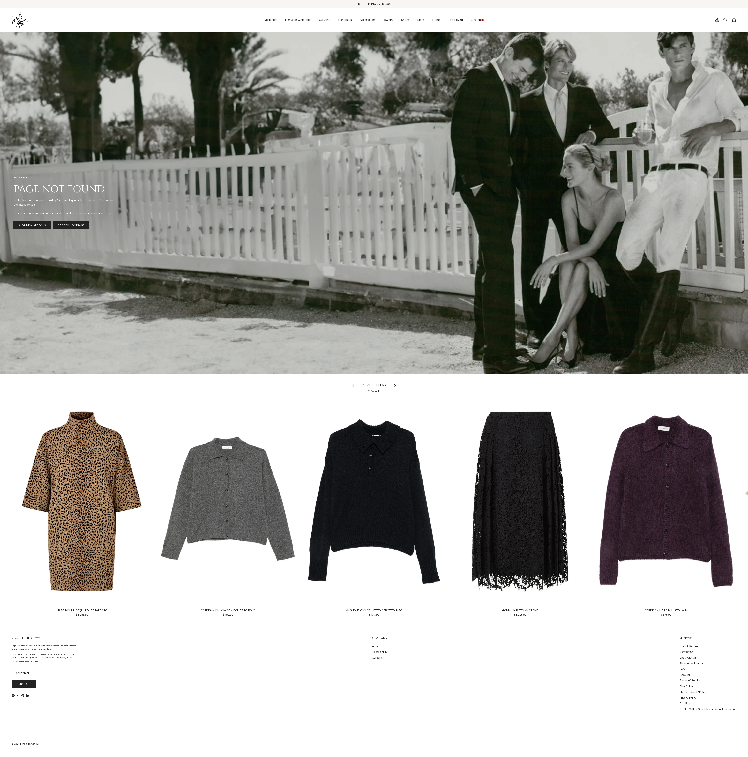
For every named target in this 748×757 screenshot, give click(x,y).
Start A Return (689, 646)
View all (374, 391)
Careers (377, 658)
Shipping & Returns (692, 663)
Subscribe (24, 684)
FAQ (682, 669)
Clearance (477, 20)
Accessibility (379, 652)
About (376, 646)
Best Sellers (374, 385)
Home (436, 20)
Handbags (345, 20)
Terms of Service (690, 680)
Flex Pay (685, 703)
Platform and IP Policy (693, 692)
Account (685, 675)
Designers (270, 20)
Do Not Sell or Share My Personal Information (708, 709)
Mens (420, 20)
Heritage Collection (298, 20)
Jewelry (388, 20)
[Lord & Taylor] (20, 20)
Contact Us (686, 652)
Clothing (324, 20)
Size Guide (686, 686)
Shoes (405, 20)
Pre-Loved (455, 20)
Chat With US (688, 658)
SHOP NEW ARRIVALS (32, 225)
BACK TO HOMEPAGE (71, 225)
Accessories (367, 20)
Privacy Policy (688, 698)
